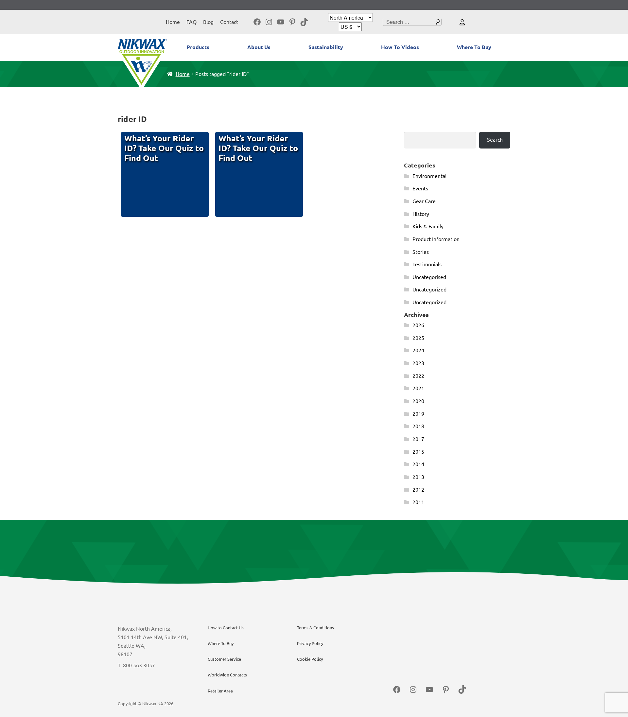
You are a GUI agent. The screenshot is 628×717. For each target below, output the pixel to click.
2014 (418, 464)
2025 (418, 338)
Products (198, 47)
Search (495, 140)
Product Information (436, 239)
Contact (229, 22)
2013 (418, 477)
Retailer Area (220, 691)
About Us (258, 47)
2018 (418, 426)
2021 (418, 388)
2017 (418, 439)
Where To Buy (474, 47)
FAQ (191, 22)
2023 (418, 363)
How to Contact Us (226, 627)
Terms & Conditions (315, 627)
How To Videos (400, 47)
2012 (418, 490)
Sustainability (325, 47)
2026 (418, 325)
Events (420, 188)
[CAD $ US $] (350, 26)
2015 (418, 452)
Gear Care (424, 201)
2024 (418, 350)
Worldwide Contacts (227, 675)
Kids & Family (428, 226)
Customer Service (224, 659)
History (420, 214)
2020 (418, 401)
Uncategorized (429, 289)
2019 (418, 414)
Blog (208, 22)
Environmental (429, 176)
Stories (420, 252)
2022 (418, 376)
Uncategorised (429, 277)
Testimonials (427, 264)
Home (173, 22)
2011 (418, 502)
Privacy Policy (310, 643)
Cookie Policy (310, 659)
